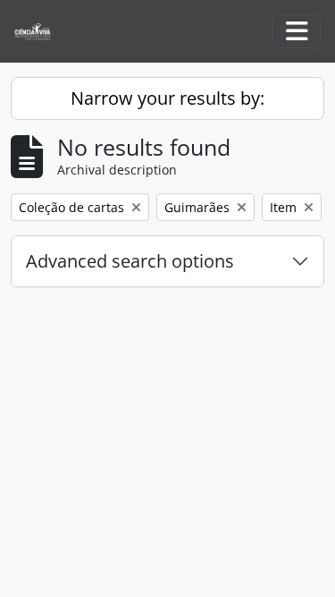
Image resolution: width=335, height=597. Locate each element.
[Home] (40, 32)
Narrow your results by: (167, 98)
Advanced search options (130, 261)
